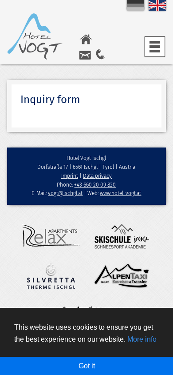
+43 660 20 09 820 (95, 185)
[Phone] (100, 58)
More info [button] (142, 339)
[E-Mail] (85, 58)
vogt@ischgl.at (65, 193)
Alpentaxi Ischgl (122, 276)
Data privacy (97, 176)
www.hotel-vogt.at (120, 193)
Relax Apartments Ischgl (51, 236)
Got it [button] (87, 366)
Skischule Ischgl (122, 236)
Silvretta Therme (51, 276)
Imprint (69, 176)
